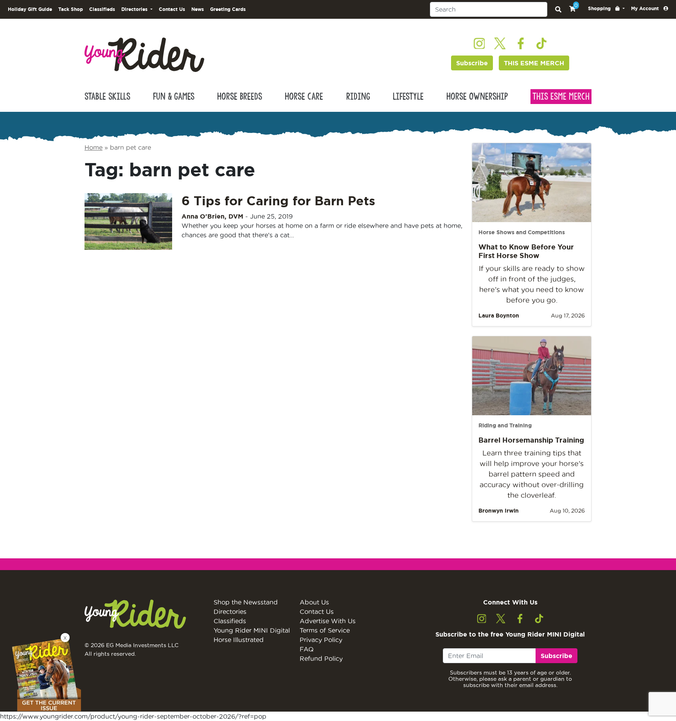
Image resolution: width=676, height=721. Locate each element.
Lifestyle (408, 96)
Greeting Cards (228, 9)
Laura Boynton (498, 315)
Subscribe (472, 62)
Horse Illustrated (239, 639)
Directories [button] (135, 9)
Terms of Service (325, 630)
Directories (230, 611)
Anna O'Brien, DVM (212, 216)
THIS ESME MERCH (534, 62)
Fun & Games (173, 96)
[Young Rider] (144, 53)
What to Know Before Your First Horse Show (526, 251)
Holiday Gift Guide (30, 9)
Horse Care (304, 96)
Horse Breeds (239, 96)
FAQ (307, 649)
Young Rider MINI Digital (252, 630)
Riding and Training (505, 425)
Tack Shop (70, 9)
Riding (358, 96)
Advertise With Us (328, 620)
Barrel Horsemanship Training (531, 440)
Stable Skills (107, 96)
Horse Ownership (477, 96)
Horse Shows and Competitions (521, 232)
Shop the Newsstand (246, 602)
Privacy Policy (321, 639)
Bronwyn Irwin (498, 511)
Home (93, 147)
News (197, 9)
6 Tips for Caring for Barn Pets (278, 201)
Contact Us (172, 9)
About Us (314, 602)
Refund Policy (321, 658)
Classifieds (102, 9)
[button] (606, 8)
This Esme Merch (561, 96)
